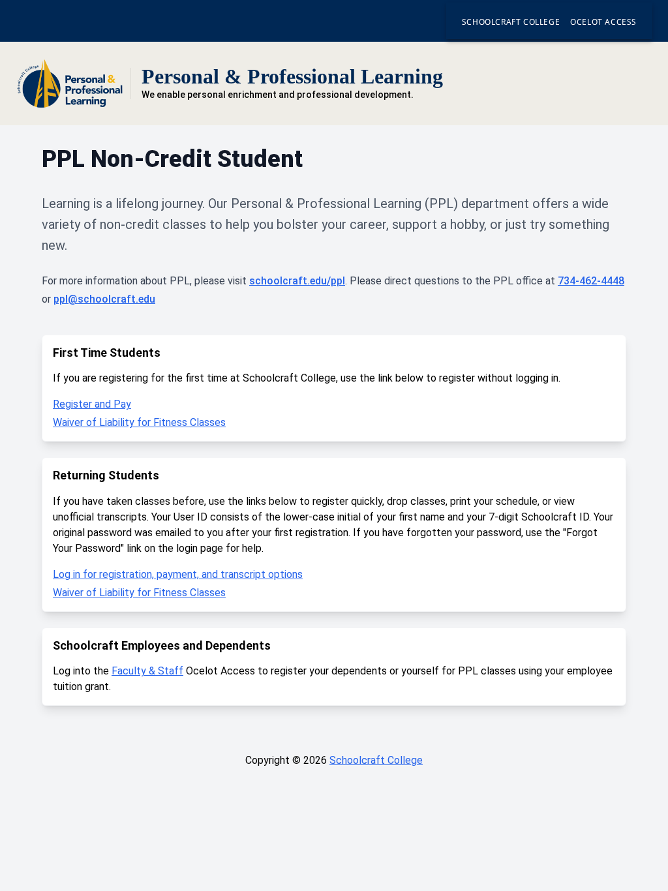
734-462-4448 (591, 281)
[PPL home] (70, 83)
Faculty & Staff (147, 671)
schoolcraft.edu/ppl (297, 281)
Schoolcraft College (511, 21)
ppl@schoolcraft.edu (104, 299)
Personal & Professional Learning (292, 76)
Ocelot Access (603, 21)
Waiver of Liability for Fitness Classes (139, 422)
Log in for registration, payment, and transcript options (178, 574)
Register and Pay (92, 404)
